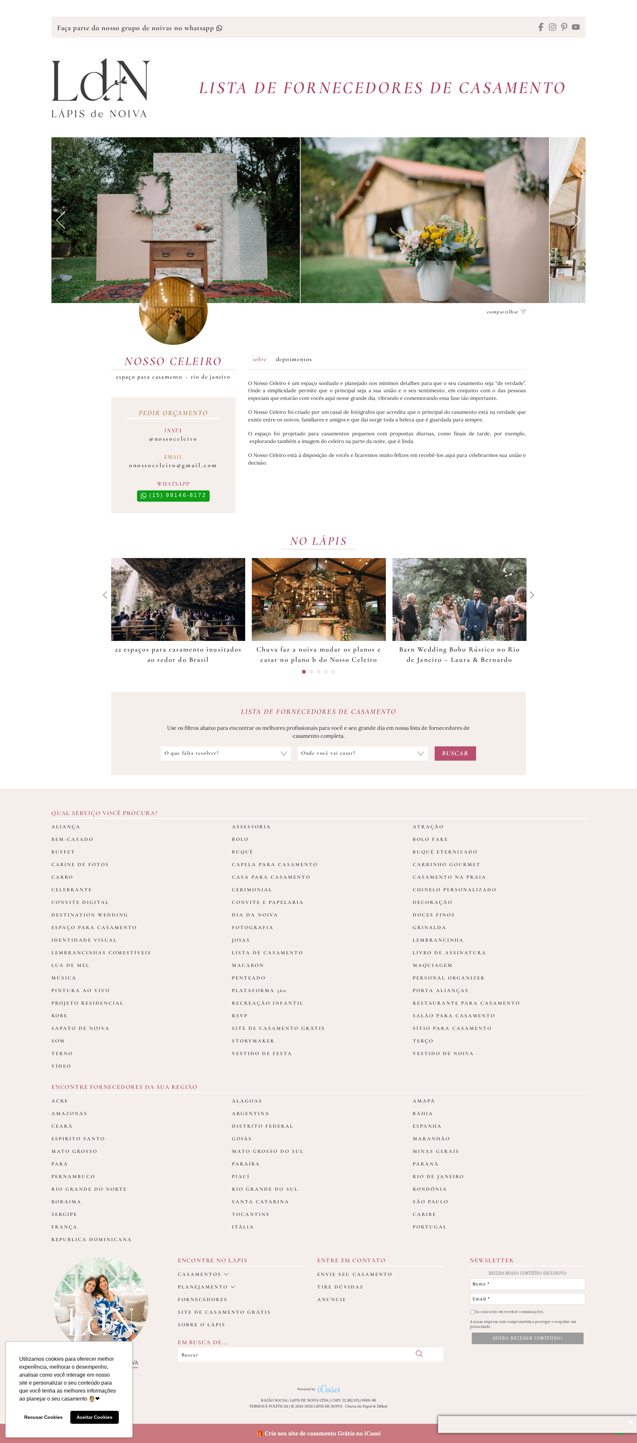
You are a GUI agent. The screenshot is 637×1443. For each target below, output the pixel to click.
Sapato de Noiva (80, 1028)
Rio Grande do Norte (89, 1189)
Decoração (433, 902)
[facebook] (541, 28)
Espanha (427, 1126)
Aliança (66, 827)
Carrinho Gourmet (447, 864)
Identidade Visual (84, 940)
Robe (59, 1016)
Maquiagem (433, 965)
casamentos (199, 1274)
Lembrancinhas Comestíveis (101, 953)
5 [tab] (333, 672)
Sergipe (64, 1214)
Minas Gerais (436, 1151)
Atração (428, 827)
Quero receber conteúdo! (528, 1338)
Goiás (242, 1139)
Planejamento (203, 1287)
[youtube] (576, 28)
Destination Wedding (89, 915)
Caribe (424, 1214)
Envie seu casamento (354, 1274)
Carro (62, 877)
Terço (423, 1041)
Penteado (249, 978)
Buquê (242, 852)
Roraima (66, 1202)
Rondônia (430, 1189)
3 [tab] (318, 672)
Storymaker (253, 1041)
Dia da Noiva (255, 915)
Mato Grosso (74, 1151)
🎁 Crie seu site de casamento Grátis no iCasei (318, 1433)
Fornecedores (203, 1299)
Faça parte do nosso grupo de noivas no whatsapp (136, 28)
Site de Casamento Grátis (278, 1028)
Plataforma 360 (259, 990)
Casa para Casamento (271, 877)
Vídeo (61, 1066)
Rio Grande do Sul (265, 1189)
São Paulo (431, 1202)
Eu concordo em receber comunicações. (509, 1312)
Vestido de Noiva (443, 1053)
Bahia (423, 1113)
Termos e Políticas (268, 1406)
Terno (62, 1053)
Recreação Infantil (268, 1003)
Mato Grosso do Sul (268, 1151)
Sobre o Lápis (202, 1325)
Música (64, 978)
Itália (243, 1227)
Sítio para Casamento (452, 1028)
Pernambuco (73, 1176)
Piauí (241, 1176)
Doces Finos (434, 915)
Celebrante (71, 890)
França (64, 1227)
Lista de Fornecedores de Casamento (382, 87)
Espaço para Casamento (149, 376)
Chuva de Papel (358, 1406)
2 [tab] (311, 672)
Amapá (424, 1101)
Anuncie (331, 1299)
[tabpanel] (178, 611)
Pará (59, 1164)
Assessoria (251, 827)
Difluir (382, 1406)
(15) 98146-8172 (177, 495)
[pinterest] (564, 28)
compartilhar (504, 312)
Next (576, 220)
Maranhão (431, 1139)
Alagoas (247, 1101)
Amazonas (69, 1113)
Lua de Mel (70, 965)
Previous (60, 220)
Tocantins (251, 1214)
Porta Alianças (441, 990)
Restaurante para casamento (466, 1003)
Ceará (62, 1126)
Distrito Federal (263, 1126)
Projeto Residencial (87, 1003)
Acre (59, 1101)
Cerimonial (252, 890)
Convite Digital (80, 902)
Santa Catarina (260, 1202)
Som (58, 1041)
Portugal (430, 1227)
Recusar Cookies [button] (43, 1417)
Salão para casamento (454, 1016)
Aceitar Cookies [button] (94, 1417)
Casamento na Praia (449, 877)
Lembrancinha (438, 940)
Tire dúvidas (340, 1287)
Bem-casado (72, 839)
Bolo (240, 839)
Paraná (426, 1164)
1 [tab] (304, 672)
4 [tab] (326, 672)
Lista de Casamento (267, 953)
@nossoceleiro (173, 438)
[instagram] (552, 28)
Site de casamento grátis (224, 1312)
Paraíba (246, 1164)
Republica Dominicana (91, 1239)
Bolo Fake (430, 839)
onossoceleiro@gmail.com (173, 465)
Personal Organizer (449, 978)
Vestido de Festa (262, 1053)
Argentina (251, 1113)
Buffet (63, 852)
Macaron (248, 965)
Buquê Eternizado (445, 852)
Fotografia (253, 927)
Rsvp (240, 1016)
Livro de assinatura (449, 953)
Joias (241, 940)
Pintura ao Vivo (80, 990)
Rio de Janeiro (211, 376)
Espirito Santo (78, 1139)
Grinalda (430, 927)
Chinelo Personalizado (455, 890)
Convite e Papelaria (268, 902)
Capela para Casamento (275, 864)
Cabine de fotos (80, 864)
